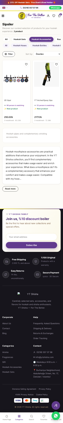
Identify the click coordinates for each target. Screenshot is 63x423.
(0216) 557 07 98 (30, 8)
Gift (4, 362)
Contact (6, 328)
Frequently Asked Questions (46, 323)
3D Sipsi (7, 100)
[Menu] (3, 16)
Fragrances (7, 357)
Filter (10, 54)
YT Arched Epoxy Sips (43, 100)
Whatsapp (55, 8)
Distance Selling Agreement (24, 389)
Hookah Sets (8, 372)
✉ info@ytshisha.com (43, 357)
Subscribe (31, 245)
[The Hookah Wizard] (56, 405)
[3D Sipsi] (16, 79)
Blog (4, 333)
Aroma (5, 352)
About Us (6, 323)
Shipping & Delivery (42, 328)
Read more (10, 189)
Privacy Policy (45, 389)
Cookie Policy (42, 394)
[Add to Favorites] (26, 64)
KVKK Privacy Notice (24, 394)
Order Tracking (40, 338)
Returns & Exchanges (43, 333)
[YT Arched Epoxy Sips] (47, 79)
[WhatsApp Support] (56, 415)
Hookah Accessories (12, 367)
